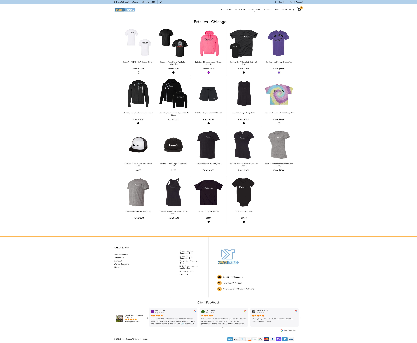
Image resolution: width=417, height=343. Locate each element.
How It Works (226, 10)
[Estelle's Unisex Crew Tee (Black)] (208, 144)
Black (173, 72)
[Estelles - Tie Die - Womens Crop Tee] (279, 93)
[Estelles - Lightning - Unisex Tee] (279, 43)
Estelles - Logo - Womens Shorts (208, 113)
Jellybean (279, 123)
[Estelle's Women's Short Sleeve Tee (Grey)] (279, 144)
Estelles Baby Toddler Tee (208, 211)
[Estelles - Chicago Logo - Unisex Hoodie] (208, 43)
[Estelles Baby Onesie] (243, 192)
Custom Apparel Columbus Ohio (186, 252)
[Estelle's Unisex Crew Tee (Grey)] (138, 192)
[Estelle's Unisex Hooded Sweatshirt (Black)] (173, 93)
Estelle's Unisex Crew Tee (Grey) (138, 211)
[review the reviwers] (195, 312)
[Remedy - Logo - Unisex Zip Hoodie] (138, 93)
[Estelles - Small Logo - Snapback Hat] (138, 144)
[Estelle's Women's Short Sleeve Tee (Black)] (243, 144)
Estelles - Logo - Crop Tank (244, 113)
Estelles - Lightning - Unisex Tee (279, 62)
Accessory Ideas (186, 271)
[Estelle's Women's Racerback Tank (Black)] (173, 192)
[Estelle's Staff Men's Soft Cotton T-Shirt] (243, 43)
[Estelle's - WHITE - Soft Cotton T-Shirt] (138, 43)
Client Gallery (288, 10)
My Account (298, 2)
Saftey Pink (209, 72)
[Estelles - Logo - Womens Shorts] (208, 93)
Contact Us (118, 261)
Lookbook (184, 274)
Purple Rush (279, 72)
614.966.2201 (150, 2)
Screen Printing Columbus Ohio (186, 257)
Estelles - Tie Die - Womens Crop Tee (279, 113)
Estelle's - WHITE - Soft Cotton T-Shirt (138, 62)
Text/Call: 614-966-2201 (232, 283)
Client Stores (254, 10)
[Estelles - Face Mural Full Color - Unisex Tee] (173, 43)
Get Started (240, 10)
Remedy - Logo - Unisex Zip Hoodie (138, 113)
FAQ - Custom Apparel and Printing (189, 267)
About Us (268, 10)
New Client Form (121, 255)
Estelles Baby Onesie (243, 211)
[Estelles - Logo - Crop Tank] (243, 93)
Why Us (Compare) (121, 264)
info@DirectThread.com (128, 2)
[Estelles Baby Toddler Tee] (208, 192)
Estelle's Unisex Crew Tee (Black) (209, 164)
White (138, 72)
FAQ (277, 10)
